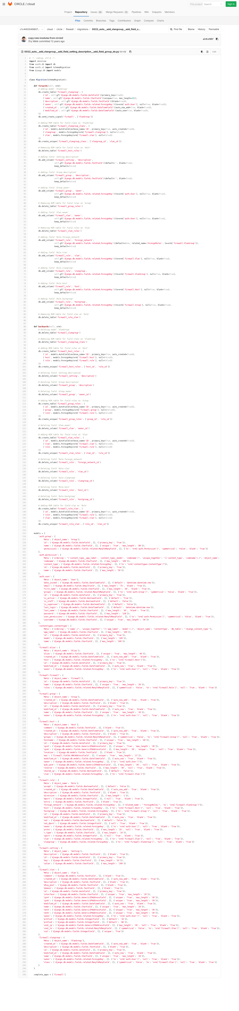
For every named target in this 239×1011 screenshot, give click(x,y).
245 (24, 811)
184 (24, 623)
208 (24, 697)
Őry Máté (33, 41)
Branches (101, 20)
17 (25, 107)
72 (25, 277)
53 (25, 218)
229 (24, 762)
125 (24, 441)
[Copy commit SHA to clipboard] (217, 39)
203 (24, 681)
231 (24, 768)
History (201, 29)
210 (24, 703)
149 (24, 515)
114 (24, 407)
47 (25, 200)
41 (25, 181)
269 (24, 885)
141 (24, 490)
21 (25, 120)
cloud (31, 4)
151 (24, 521)
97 (25, 354)
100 (24, 363)
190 (24, 641)
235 (24, 780)
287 (24, 941)
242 (24, 802)
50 (25, 209)
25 (25, 132)
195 (24, 657)
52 (25, 215)
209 (24, 700)
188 (24, 635)
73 (25, 280)
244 (24, 808)
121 (24, 428)
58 (25, 234)
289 (24, 947)
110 (24, 394)
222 (24, 740)
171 (24, 583)
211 (24, 706)
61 (25, 243)
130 (24, 456)
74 (25, 283)
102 (24, 370)
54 (25, 222)
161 (24, 552)
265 (24, 873)
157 (24, 539)
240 (24, 796)
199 (24, 669)
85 (25, 317)
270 (24, 888)
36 (25, 166)
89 (25, 330)
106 (24, 382)
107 (24, 385)
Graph (137, 20)
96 (25, 351)
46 (25, 197)
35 (25, 163)
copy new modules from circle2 (45, 38)
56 (25, 228)
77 (25, 293)
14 (25, 98)
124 (24, 438)
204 (24, 684)
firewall (69, 29)
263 (24, 866)
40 (25, 178)
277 (24, 910)
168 (24, 573)
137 (24, 478)
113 (24, 404)
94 (25, 345)
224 (24, 746)
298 (24, 974)
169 (24, 576)
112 (24, 401)
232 (24, 771)
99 (25, 360)
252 (24, 833)
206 (24, 691)
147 (24, 509)
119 (24, 422)
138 (24, 481)
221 (24, 737)
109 (24, 391)
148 (24, 512)
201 (24, 675)
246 (24, 814)
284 (24, 931)
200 (24, 672)
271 (24, 891)
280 (24, 919)
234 (24, 777)
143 (24, 496)
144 (24, 499)
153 (24, 527)
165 (24, 564)
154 (24, 530)
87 (25, 323)
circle (59, 29)
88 (25, 326)
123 (24, 434)
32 (25, 154)
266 (24, 876)
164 (24, 561)
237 (24, 786)
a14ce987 (208, 39)
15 (25, 101)
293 (24, 959)
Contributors (124, 20)
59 (25, 237)
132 (24, 462)
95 (25, 348)
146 (24, 505)
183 (24, 620)
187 (24, 632)
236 (24, 783)
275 (24, 904)
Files (77, 20)
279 (24, 916)
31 (25, 151)
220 (24, 734)
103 (24, 373)
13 (25, 95)
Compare (149, 20)
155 (24, 533)
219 (24, 731)
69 (25, 268)
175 (24, 595)
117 (24, 416)
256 (24, 845)
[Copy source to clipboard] (202, 51)
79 (25, 299)
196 (24, 660)
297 (24, 971)
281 (24, 922)
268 (24, 882)
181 (24, 613)
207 (24, 694)
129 (24, 453)
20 (25, 117)
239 (24, 792)
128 (24, 450)
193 (24, 650)
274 (24, 900)
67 (25, 262)
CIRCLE (19, 4)
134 (24, 468)
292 (24, 956)
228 (24, 758)
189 (24, 638)
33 (25, 157)
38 (25, 172)
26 (25, 135)
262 (24, 863)
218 (24, 728)
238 (24, 789)
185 (24, 626)
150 (24, 518)
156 (24, 536)
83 (25, 311)
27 (25, 138)
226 (24, 752)
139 (24, 484)
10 (25, 86)
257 (24, 848)
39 (25, 175)
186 (24, 629)
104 (24, 376)
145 (24, 502)
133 (24, 465)
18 (25, 110)
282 (24, 925)
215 (24, 718)
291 (24, 953)
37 (25, 169)
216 (24, 721)
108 (24, 388)
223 (24, 743)
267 (24, 879)
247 (24, 817)
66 (25, 259)
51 (25, 212)
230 (24, 765)
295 (24, 965)
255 (24, 842)
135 (24, 472)
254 (24, 839)
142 (24, 493)
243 (24, 805)
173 (24, 589)
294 (24, 962)
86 (25, 320)
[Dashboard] (10, 5)
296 (24, 968)
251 (24, 829)
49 (25, 206)
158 (24, 542)
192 (24, 647)
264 (24, 870)
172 (24, 586)
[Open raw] (207, 51)
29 (25, 144)
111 (24, 397)
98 (25, 357)
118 (24, 419)
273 (24, 897)
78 (25, 296)
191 (24, 644)
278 (24, 913)
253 (24, 836)
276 (24, 907)
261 (24, 860)
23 (25, 126)
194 (24, 654)
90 (25, 333)
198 (24, 666)
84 (25, 314)
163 (24, 558)
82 (25, 308)
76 (25, 289)
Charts (160, 20)
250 (24, 826)
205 (24, 688)
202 (24, 678)
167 (24, 570)
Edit (214, 51)
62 (25, 246)
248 (24, 820)
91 (25, 336)
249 (24, 823)
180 (24, 610)
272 (24, 894)
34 (25, 160)
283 (24, 928)
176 (24, 598)
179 (24, 607)
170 (24, 580)
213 (24, 712)
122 (24, 431)
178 (24, 604)
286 (24, 937)
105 (24, 379)
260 (24, 857)
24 (25, 129)
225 (24, 749)
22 (25, 123)
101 (24, 367)
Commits (88, 20)
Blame (191, 29)
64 (25, 252)
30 (25, 147)
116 (24, 413)
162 (24, 555)
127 (24, 447)
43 (25, 188)
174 (24, 592)
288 (24, 944)
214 (24, 715)
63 (25, 249)
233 (24, 774)
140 (24, 487)
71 (25, 274)
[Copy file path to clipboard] (131, 51)
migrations (82, 29)
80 (25, 302)
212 (24, 709)
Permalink (214, 29)
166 (24, 567)
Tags (111, 20)
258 (24, 851)
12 (25, 92)
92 (25, 339)
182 (24, 617)
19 (25, 114)
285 (24, 934)
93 (25, 342)
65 (25, 255)
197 (24, 663)
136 (24, 475)
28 (25, 141)
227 (24, 755)
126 (24, 444)
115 (24, 410)
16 (25, 104)
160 (24, 549)
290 (24, 950)
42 (25, 185)
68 (25, 265)
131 (24, 459)
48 (25, 203)
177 (24, 601)
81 (25, 305)
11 (25, 89)
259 (24, 854)
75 (25, 286)
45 (25, 194)
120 (24, 425)
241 (24, 799)
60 (25, 240)
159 (24, 546)
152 (24, 524)
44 (25, 191)
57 (25, 231)
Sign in (231, 4)
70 (25, 271)
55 (25, 225)
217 (24, 725)
